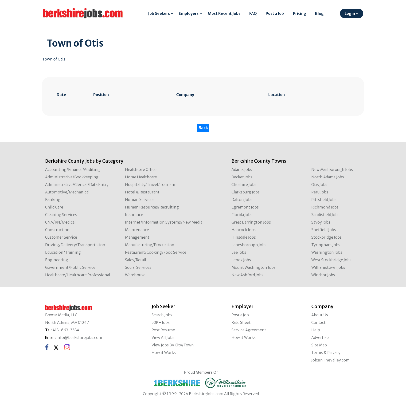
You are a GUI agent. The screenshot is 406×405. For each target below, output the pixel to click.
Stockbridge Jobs (326, 237)
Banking (52, 199)
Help (315, 330)
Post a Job (275, 13)
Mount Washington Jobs (253, 267)
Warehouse (135, 275)
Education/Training (63, 252)
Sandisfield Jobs (325, 214)
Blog (319, 13)
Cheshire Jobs (243, 184)
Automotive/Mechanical (67, 192)
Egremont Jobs (245, 207)
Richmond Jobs (325, 207)
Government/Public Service (70, 267)
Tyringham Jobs (325, 244)
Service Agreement (248, 330)
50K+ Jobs (161, 322)
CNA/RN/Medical (60, 222)
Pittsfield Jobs (323, 199)
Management (137, 237)
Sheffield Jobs (323, 229)
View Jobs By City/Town (173, 345)
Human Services (139, 199)
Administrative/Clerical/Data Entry (77, 184)
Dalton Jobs (241, 199)
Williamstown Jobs (328, 267)
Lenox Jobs (241, 259)
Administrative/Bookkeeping (71, 177)
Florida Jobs (241, 214)
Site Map (319, 345)
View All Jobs (163, 337)
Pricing (299, 13)
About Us (319, 315)
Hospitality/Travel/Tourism (150, 184)
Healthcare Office (140, 169)
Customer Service (61, 237)
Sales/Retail (135, 259)
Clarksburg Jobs (245, 192)
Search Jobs (162, 315)
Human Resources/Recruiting (152, 207)
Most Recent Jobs (224, 13)
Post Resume (163, 330)
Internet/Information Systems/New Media (163, 222)
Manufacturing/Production (149, 244)
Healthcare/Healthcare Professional (77, 275)
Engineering (56, 259)
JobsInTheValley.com (330, 360)
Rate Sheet (241, 322)
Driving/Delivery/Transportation (75, 244)
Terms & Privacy (325, 352)
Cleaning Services (61, 214)
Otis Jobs (319, 184)
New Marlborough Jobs (332, 169)
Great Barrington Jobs (251, 222)
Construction (57, 229)
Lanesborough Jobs (248, 244)
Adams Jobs (241, 169)
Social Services (138, 267)
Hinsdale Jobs (243, 237)
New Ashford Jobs (247, 275)
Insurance (134, 214)
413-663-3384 (65, 330)
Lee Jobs (238, 252)
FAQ (253, 13)
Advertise (320, 337)
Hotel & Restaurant (142, 192)
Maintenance (137, 229)
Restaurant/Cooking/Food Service (155, 252)
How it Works (164, 352)
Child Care (54, 207)
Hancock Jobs (243, 229)
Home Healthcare (141, 177)
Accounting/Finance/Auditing (72, 169)
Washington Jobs (326, 252)
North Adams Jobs (327, 177)
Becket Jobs (241, 177)
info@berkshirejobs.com (79, 337)
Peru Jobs (319, 192)
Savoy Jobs (320, 222)
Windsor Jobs (323, 275)
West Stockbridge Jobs (331, 259)
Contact (318, 322)
